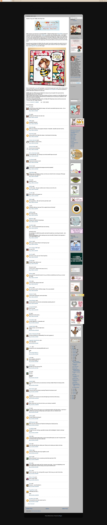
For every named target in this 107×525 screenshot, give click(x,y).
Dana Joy (31, 254)
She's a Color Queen (33, 153)
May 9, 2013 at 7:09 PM (33, 270)
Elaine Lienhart (73, 134)
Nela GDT (72, 145)
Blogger (60, 515)
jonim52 (30, 260)
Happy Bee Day (34, 45)
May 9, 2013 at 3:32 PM (33, 237)
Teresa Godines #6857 (33, 247)
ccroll (30, 357)
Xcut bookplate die (53, 89)
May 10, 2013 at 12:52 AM (34, 330)
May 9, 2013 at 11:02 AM (33, 136)
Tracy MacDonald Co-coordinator (75, 132)
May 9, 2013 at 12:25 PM (33, 189)
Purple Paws (31, 133)
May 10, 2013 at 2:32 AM (33, 343)
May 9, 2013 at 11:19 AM (33, 143)
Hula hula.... (74, 374)
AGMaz (30, 120)
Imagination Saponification (34, 340)
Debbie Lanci (73, 135)
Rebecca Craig (32, 477)
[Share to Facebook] (47, 102)
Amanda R (78, 56)
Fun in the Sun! (75, 366)
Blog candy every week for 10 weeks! (76, 362)
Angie (30, 436)
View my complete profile (75, 77)
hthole (30, 281)
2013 (73, 348)
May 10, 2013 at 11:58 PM (34, 404)
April (74, 389)
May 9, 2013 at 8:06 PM (33, 284)
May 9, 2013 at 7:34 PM (33, 277)
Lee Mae (30, 192)
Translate (75, 20)
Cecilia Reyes (31, 319)
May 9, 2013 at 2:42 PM (33, 221)
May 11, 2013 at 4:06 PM (33, 446)
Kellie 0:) (30, 365)
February (74, 392)
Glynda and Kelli (32, 146)
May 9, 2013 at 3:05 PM (33, 228)
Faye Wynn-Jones (32, 498)
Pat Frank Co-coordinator (75, 130)
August (74, 355)
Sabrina (30, 199)
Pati (30, 408)
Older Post (65, 508)
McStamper (31, 218)
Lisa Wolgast (31, 428)
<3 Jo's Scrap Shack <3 (33, 352)
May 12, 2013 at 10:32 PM (34, 486)
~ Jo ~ (30, 346)
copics (36, 88)
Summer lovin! (75, 378)
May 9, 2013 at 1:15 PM (33, 202)
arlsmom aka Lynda (33, 140)
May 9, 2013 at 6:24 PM (33, 263)
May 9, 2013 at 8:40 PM (33, 297)
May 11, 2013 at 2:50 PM (33, 432)
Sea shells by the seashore (75, 376)
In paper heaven (32, 326)
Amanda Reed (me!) (74, 142)
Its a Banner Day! (75, 387)
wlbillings (31, 212)
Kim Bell (72, 141)
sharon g (31, 287)
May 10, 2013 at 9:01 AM (33, 377)
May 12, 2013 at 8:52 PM (33, 473)
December (75, 349)
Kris (30, 313)
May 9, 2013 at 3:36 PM (33, 244)
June (74, 358)
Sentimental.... (75, 382)
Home (47, 508)
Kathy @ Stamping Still (33, 333)
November (75, 351)
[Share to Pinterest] (48, 102)
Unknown (31, 241)
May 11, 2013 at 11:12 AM (33, 425)
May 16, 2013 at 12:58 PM (34, 495)
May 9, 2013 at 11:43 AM (33, 162)
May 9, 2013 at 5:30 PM (33, 257)
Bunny (30, 470)
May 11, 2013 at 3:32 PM (33, 440)
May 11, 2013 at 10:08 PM (34, 459)
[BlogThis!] (44, 102)
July (74, 357)
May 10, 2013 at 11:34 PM (34, 398)
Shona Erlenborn (32, 300)
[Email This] (43, 102)
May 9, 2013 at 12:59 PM (33, 195)
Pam (30, 106)
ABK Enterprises (32, 422)
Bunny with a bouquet (74, 364)
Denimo (30, 456)
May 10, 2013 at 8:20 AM (33, 361)
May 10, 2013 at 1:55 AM (33, 336)
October (74, 352)
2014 (73, 346)
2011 (73, 397)
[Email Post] (41, 102)
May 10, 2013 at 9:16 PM (33, 385)
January (74, 393)
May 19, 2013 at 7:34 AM (33, 501)
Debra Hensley (32, 388)
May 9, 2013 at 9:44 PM (33, 303)
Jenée (30, 443)
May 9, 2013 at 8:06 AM (33, 123)
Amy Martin (31, 225)
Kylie (30, 395)
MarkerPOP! (59, 33)
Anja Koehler (73, 137)
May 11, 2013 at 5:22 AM (33, 412)
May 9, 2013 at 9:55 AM (33, 130)
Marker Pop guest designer (75, 380)
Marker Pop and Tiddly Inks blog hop (76, 384)
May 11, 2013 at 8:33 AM (33, 418)
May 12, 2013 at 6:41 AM (33, 467)
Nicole (30, 401)
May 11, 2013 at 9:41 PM (33, 453)
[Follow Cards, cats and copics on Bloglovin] (76, 83)
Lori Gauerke (31, 159)
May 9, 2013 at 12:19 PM (33, 176)
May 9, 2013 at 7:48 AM (33, 110)
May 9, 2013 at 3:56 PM (33, 250)
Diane (30, 463)
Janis (30, 483)
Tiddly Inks (44, 34)
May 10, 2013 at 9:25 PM (33, 391)
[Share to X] (45, 102)
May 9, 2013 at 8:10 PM (33, 290)
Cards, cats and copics (50, 7)
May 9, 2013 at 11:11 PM (33, 316)
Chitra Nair (31, 127)
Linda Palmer (31, 172)
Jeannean (31, 381)
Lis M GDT (73, 144)
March (74, 390)
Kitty (30, 371)
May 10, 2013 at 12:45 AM (34, 322)
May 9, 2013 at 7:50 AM (33, 117)
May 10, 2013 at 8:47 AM (33, 368)
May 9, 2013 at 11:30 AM (33, 149)
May (74, 360)
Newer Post (29, 508)
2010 (73, 398)
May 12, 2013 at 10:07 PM (34, 480)
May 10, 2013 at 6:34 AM (33, 354)
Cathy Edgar (73, 138)
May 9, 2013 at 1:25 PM (33, 208)
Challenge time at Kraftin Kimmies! (76, 370)
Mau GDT (72, 146)
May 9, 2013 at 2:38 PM (33, 215)
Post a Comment (31, 503)
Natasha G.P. (31, 294)
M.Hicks (30, 186)
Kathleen (30, 450)
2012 (73, 395)
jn (29, 205)
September (75, 354)
